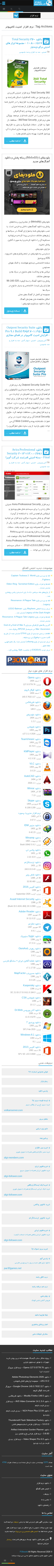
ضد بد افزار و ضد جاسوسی (29, 52)
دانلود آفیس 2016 (32, 887)
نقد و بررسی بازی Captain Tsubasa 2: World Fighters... (30, 577)
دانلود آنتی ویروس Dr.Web (28, 1010)
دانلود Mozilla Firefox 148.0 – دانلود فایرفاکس (29, 1396)
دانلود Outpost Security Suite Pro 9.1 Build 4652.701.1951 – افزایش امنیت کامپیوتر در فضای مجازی (27, 332)
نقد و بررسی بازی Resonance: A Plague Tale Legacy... (30, 602)
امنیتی (44, 52)
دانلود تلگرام (34, 923)
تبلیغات (46, 1494)
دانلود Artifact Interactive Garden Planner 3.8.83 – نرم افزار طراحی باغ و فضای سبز (30, 1431)
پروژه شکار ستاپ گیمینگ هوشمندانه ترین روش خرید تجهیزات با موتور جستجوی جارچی (27, 1360)
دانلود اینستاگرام (32, 862)
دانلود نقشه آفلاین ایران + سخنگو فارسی (22, 960)
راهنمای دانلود (43, 1505)
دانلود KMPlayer (32, 751)
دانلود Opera (34, 677)
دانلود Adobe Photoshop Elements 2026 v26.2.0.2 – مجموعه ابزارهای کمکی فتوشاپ (30, 1379)
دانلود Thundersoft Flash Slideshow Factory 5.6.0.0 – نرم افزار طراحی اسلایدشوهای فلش (28, 1422)
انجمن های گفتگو (42, 1488)
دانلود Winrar (34, 788)
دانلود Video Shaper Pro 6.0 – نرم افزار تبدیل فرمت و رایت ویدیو (28, 1441)
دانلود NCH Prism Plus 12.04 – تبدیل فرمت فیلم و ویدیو (27, 1412)
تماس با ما (45, 1499)
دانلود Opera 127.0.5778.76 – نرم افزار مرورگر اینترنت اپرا (28, 1369)
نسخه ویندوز (13, 310)
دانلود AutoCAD (32, 776)
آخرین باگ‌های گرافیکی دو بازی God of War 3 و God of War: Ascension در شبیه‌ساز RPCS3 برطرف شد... (27, 627)
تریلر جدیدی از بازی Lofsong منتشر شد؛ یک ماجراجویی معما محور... (27, 643)
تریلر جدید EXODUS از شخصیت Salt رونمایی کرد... (28, 650)
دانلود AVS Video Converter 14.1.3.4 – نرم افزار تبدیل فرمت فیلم (27, 1403)
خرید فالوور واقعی (42, 1204)
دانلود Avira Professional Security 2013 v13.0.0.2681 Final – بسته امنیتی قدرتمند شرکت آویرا (28, 454)
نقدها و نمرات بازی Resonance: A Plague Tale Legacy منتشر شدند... (26, 619)
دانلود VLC (35, 763)
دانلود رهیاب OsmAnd (30, 948)
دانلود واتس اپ (33, 850)
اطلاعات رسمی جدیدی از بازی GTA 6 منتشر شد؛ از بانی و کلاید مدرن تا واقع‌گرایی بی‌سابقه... (27, 635)
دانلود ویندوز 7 (33, 1022)
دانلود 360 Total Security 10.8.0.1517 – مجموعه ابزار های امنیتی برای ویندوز (28, 43)
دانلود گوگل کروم (32, 690)
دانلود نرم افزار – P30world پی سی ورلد (43, 3)
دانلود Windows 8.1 (31, 1034)
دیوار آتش (25, 340)
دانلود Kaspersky (32, 985)
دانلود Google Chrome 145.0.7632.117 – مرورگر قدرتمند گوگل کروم (27, 1388)
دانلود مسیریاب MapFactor (27, 973)
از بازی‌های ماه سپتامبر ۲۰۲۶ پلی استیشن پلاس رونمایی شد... (27, 594)
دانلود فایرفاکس (33, 702)
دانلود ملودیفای (33, 714)
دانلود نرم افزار (43, 1483)
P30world (24, 1552)
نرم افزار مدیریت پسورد (29, 813)
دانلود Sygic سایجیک (31, 936)
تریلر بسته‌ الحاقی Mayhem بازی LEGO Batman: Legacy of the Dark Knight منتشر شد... (29, 610)
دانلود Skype (34, 800)
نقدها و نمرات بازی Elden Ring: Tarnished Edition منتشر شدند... (28, 586)
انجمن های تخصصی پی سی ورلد (26, 1531)
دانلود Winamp (33, 837)
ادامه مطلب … (13, 140)
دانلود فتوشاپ (34, 726)
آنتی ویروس (41, 340)
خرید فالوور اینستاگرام (39, 1217)
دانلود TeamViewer (31, 739)
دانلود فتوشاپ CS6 (31, 997)
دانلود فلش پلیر (33, 874)
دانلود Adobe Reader (30, 911)
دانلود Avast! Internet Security (25, 899)
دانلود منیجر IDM (32, 825)
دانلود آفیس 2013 (32, 1047)
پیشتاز (9, 1539)
